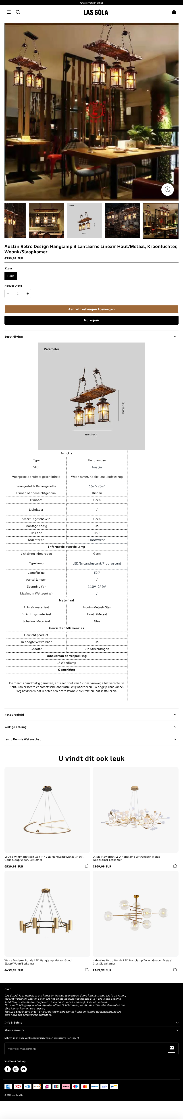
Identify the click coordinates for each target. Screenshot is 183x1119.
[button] (8, 12)
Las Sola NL (17, 1095)
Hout (10, 276)
